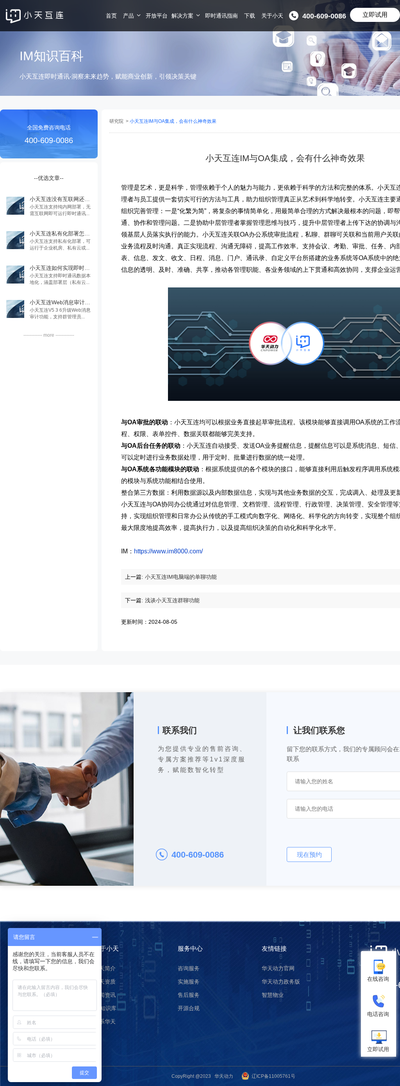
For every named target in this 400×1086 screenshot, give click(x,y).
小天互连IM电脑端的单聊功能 (181, 577)
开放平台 (157, 16)
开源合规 (189, 1008)
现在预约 (309, 854)
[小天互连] (34, 16)
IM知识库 (105, 1008)
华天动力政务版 (281, 981)
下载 (249, 16)
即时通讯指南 (221, 16)
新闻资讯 (105, 995)
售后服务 (189, 995)
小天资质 (105, 981)
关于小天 (272, 16)
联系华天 (105, 1021)
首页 (111, 16)
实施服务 (189, 981)
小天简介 (105, 968)
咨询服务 (189, 968)
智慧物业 (273, 995)
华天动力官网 (278, 968)
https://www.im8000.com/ (168, 551)
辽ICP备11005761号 (273, 1076)
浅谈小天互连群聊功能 (172, 600)
